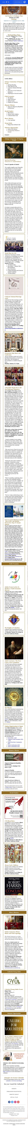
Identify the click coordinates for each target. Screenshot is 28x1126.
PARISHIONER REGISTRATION (14, 1091)
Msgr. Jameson (6, 1071)
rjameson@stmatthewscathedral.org (13, 556)
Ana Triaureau (14, 1043)
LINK (6, 551)
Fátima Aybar (9, 787)
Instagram (19, 1006)
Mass (14, 35)
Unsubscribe (5, 1123)
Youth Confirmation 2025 (14, 745)
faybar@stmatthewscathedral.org (12, 558)
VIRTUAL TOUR (14, 1097)
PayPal (15, 40)
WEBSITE (14, 1088)
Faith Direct (20, 40)
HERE (12, 607)
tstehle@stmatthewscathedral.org (12, 967)
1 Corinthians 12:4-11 (16, 20)
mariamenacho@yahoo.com (11, 554)
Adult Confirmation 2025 (14, 746)
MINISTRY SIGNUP (14, 1094)
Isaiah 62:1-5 (7, 20)
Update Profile (12, 1123)
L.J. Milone (7, 722)
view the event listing (17, 1080)
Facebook (9, 1008)
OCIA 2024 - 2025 (12, 738)
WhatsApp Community (11, 999)
